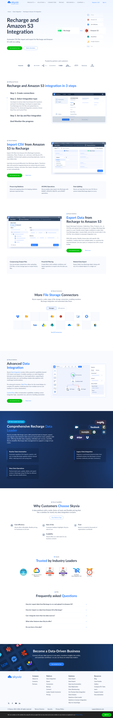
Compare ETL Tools (99, 686)
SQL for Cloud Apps (74, 702)
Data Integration (17, 11)
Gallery (96, 684)
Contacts (35, 681)
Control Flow (11, 392)
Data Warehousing (73, 689)
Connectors (49, 684)
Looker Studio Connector (53, 692)
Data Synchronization (74, 684)
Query (48, 681)
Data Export (72, 681)
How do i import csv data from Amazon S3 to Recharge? (44, 610)
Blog (95, 678)
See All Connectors (56, 332)
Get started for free (15, 48)
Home (9, 11)
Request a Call (95, 2)
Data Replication (73, 686)
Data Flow (24, 384)
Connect (48, 689)
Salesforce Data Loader (75, 697)
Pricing (48, 694)
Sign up (12, 100)
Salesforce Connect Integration (77, 700)
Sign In (104, 2)
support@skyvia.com (98, 709)
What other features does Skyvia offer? (39, 621)
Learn (95, 689)
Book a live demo (30, 48)
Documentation (98, 694)
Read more (28, 175)
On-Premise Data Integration (76, 692)
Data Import (72, 678)
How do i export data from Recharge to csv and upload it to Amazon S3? (49, 604)
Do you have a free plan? (34, 627)
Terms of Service (39, 709)
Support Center (98, 692)
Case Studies (98, 681)
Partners (34, 684)
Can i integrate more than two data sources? (40, 615)
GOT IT (106, 714)
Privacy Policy (60, 709)
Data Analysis (72, 694)
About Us (35, 678)
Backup (48, 686)
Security (50, 709)
